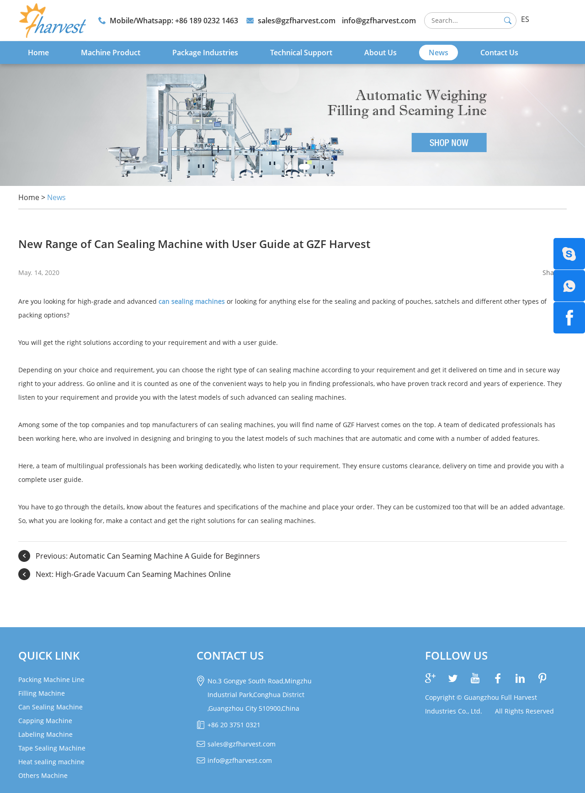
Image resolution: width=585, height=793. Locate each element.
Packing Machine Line (51, 679)
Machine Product (110, 53)
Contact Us (499, 53)
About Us (380, 53)
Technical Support (301, 53)
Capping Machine (45, 720)
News (438, 53)
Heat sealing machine (51, 761)
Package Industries (205, 53)
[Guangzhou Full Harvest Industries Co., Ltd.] (52, 20)
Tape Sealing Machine (51, 748)
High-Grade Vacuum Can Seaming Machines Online (143, 574)
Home (38, 53)
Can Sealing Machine (50, 707)
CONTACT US (230, 655)
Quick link (49, 655)
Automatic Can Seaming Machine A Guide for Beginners (164, 556)
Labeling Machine (45, 734)
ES (525, 19)
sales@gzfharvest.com (296, 21)
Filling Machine (41, 693)
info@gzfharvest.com (379, 21)
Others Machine (43, 775)
